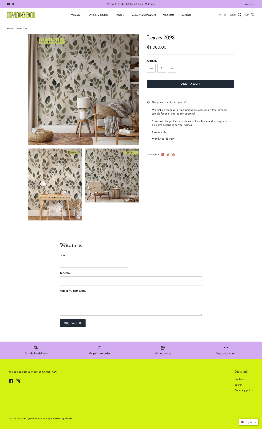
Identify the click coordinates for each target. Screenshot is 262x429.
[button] (248, 422)
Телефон (65, 273)
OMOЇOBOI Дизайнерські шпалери (34, 418)
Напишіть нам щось (73, 291)
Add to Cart (190, 84)
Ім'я (62, 255)
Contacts (186, 15)
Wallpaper (75, 15)
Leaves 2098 (21, 28)
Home (10, 28)
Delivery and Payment (144, 15)
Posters (120, 15)
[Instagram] (13, 4)
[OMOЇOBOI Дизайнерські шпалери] (21, 15)
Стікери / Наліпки (99, 15)
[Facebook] (8, 4)
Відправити (72, 323)
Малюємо (168, 15)
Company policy (244, 390)
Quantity (152, 61)
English (248, 4)
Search (238, 385)
